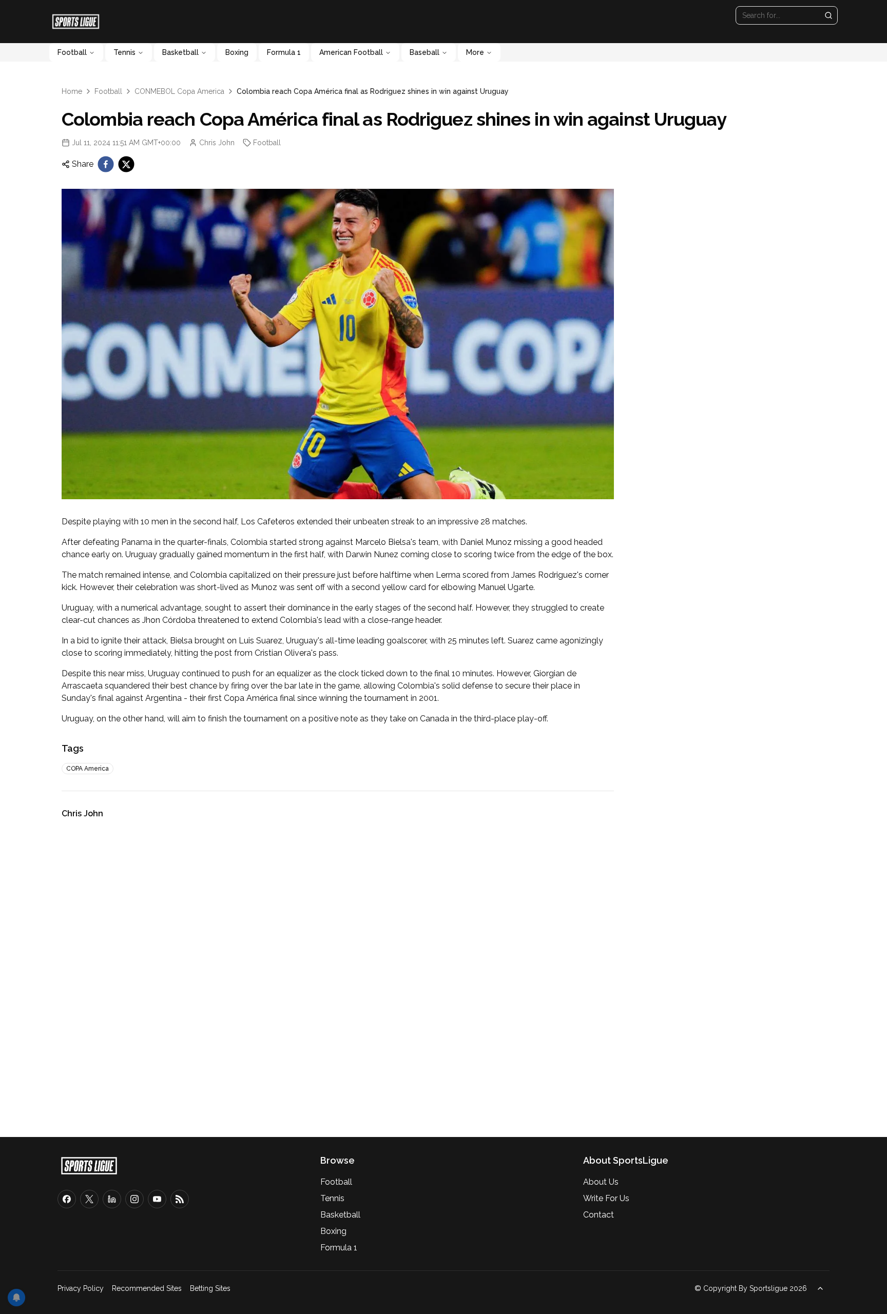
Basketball (180, 52)
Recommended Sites (147, 1288)
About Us (601, 1182)
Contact (598, 1215)
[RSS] (180, 1199)
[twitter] (126, 164)
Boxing (236, 52)
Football (72, 52)
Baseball (424, 52)
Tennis (124, 52)
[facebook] (106, 164)
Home (72, 91)
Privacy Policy (80, 1288)
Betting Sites (210, 1288)
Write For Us (606, 1198)
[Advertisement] (338, 974)
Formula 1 (284, 52)
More (475, 52)
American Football (351, 52)
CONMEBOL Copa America (179, 91)
